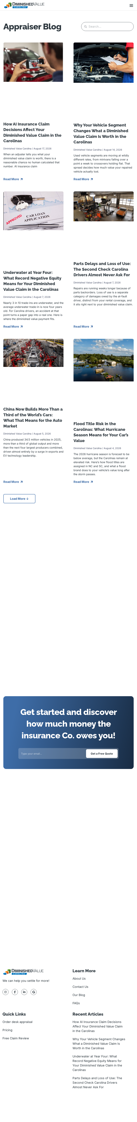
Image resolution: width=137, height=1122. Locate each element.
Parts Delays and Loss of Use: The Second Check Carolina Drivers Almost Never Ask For (102, 269)
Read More (11, 179)
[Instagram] (6, 992)
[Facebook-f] (15, 992)
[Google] (34, 992)
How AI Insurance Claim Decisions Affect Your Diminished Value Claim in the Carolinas (98, 1026)
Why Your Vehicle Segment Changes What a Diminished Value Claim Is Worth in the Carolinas (99, 1043)
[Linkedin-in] (24, 992)
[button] (131, 6)
